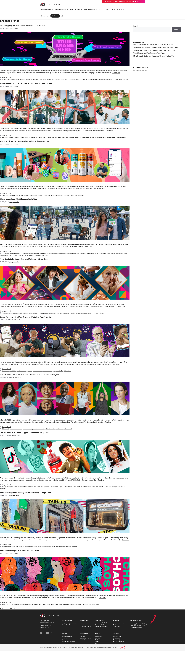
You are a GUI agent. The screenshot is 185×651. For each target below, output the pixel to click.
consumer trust (27, 429)
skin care (108, 486)
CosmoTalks (32, 486)
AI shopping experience (26, 253)
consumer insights (19, 137)
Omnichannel (5, 371)
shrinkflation (70, 195)
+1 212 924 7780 (109, 1)
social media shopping (49, 371)
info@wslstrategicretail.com (123, 1)
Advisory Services (89, 9)
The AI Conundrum (14, 255)
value (93, 604)
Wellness (120, 486)
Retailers (64, 640)
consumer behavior (14, 195)
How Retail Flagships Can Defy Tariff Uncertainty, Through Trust (25, 493)
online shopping (67, 604)
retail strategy (75, 137)
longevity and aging (39, 313)
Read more (116, 73)
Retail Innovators (99, 620)
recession (75, 604)
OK (122, 647)
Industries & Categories (68, 641)
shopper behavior (95, 137)
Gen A (58, 486)
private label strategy (112, 79)
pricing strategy (37, 195)
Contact (97, 641)
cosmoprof (9, 486)
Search (135, 26)
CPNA (38, 486)
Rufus (108, 253)
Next (12, 608)
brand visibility (47, 79)
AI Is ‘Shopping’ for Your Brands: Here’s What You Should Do (23, 25)
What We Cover (84, 623)
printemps (48, 546)
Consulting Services (118, 623)
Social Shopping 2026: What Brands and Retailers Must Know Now (26, 317)
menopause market (51, 313)
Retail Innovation (75, 9)
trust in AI (22, 255)
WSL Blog (82, 636)
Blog (100, 9)
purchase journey (101, 253)
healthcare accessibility (64, 137)
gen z (61, 486)
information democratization (88, 253)
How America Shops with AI (71, 253)
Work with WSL (117, 636)
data (17, 546)
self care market (84, 137)
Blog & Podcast (84, 633)
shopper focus (101, 486)
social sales (59, 371)
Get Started (55, 16)
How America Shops (99, 79)
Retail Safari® (60, 546)
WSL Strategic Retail (42, 255)
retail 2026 (13, 371)
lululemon (36, 546)
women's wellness (98, 313)
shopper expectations (117, 253)
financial (36, 604)
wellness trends (121, 137)
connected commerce (16, 429)
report (53, 546)
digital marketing (70, 79)
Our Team (97, 638)
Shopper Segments (67, 636)
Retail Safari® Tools (100, 625)
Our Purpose (98, 636)
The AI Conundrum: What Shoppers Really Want (18, 199)
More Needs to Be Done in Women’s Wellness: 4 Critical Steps (24, 259)
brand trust (5, 195)
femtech (19, 313)
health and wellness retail (50, 137)
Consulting (116, 620)
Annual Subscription (118, 641)
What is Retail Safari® (101, 623)
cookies (54, 647)
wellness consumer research (108, 137)
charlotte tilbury (10, 546)
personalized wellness (64, 313)
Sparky (6, 255)
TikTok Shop (67, 371)
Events (113, 9)
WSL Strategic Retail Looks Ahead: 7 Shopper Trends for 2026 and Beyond (29, 375)
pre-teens (79, 486)
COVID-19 (14, 604)
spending (85, 604)
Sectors (64, 633)
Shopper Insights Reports (69, 623)
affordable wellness (7, 137)
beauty (4, 486)
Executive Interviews (85, 625)
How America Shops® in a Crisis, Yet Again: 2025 (19, 550)
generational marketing (38, 429)
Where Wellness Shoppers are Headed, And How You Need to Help (26, 83)
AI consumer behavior (24, 79)
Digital (31, 604)
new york (42, 546)
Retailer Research (60, 9)
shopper (94, 486)
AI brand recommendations (10, 79)
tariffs (66, 546)
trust (70, 546)
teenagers (115, 486)
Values (97, 604)
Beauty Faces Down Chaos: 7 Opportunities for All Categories (24, 433)
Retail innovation (50, 429)
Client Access (45, 16)
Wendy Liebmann (31, 255)
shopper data (28, 371)
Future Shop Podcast (67, 625)
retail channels (87, 486)
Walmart (74, 546)
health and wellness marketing (33, 137)
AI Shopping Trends (36, 79)
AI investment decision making (10, 253)
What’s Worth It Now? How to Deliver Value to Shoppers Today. (24, 141)
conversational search (58, 79)
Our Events (82, 640)
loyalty (31, 546)
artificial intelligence (39, 253)
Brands (4, 604)
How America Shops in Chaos (54, 253)
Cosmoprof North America (21, 486)
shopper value (62, 195)
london (27, 546)
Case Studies (116, 626)
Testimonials (116, 625)
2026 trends (5, 429)
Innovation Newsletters (101, 626)
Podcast (106, 9)
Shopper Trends (6, 77)
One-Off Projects (117, 640)
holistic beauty (68, 486)
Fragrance (53, 486)
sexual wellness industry (86, 313)
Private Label (46, 195)
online (60, 604)
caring (4, 546)
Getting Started (117, 638)
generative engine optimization (84, 79)
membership (54, 604)
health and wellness (28, 313)
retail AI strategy (123, 79)
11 (8, 608)
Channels (65, 638)
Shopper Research (45, 9)
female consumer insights (9, 313)
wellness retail (67, 429)
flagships (21, 546)
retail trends (54, 195)
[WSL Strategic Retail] (50, 4)
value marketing (79, 195)
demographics (45, 486)
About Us (119, 9)
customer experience (27, 195)
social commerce (37, 371)
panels (74, 486)
